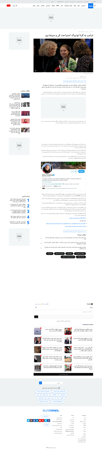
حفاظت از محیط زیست (80, 253)
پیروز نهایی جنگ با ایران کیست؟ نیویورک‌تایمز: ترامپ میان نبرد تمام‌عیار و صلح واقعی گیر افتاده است (65, 238)
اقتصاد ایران (41, 398)
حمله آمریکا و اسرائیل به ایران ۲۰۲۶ (43, 391)
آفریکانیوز (72, 433)
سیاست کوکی (59, 423)
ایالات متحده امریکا (82, 31)
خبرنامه (47, 425)
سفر (62, 5)
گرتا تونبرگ (50, 253)
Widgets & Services (70, 431)
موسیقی (48, 398)
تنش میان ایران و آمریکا (44, 401)
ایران (38, 395)
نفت (55, 398)
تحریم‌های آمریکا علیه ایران (57, 401)
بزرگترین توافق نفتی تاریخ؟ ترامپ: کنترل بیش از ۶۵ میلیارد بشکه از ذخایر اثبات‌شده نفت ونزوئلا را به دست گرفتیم (65, 248)
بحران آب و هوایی (81, 257)
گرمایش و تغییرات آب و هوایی (68, 257)
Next (57, 5)
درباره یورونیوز (59, 418)
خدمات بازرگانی (59, 420)
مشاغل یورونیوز (59, 429)
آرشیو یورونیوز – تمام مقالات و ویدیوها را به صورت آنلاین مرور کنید (82, 440)
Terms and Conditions (57, 422)
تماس (61, 427)
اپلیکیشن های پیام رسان (70, 429)
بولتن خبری (72, 420)
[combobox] (48, 2)
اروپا (79, 5)
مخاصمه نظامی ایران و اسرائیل (59, 391)
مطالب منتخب (25, 91)
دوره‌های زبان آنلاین (70, 435)
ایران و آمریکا (45, 395)
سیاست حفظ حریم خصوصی (57, 425)
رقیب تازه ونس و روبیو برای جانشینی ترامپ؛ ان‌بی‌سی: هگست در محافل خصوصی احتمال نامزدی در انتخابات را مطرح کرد (65, 243)
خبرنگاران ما (83, 437)
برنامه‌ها (84, 435)
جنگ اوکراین (63, 395)
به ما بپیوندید (71, 425)
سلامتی (42, 5)
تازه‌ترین (83, 5)
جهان (75, 5)
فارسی (92, 1)
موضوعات (84, 415)
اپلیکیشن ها (72, 427)
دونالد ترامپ (69, 253)
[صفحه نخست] (92, 31)
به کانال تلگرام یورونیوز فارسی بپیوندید (77, 218)
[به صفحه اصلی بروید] (90, 5)
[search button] (41, 2)
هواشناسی (72, 422)
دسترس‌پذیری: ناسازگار (58, 431)
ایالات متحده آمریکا (59, 253)
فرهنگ (53, 5)
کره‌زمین (48, 5)
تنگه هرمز (61, 398)
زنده (8, 5)
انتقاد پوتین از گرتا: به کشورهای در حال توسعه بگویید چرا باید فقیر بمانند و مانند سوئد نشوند (66, 224)
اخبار (90, 31)
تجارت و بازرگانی (68, 5)
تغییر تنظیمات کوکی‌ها (58, 433)
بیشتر (61, 415)
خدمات (72, 415)
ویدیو (38, 5)
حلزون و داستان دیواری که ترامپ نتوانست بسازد (75, 226)
